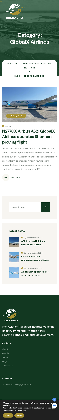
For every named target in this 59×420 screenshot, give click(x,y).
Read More (15, 177)
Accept (8, 415)
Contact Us (7, 365)
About (5, 349)
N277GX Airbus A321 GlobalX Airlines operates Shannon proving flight (28, 136)
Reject (19, 415)
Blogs (4, 361)
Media (5, 357)
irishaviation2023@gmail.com (17, 384)
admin (8, 126)
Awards (5, 353)
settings (22, 410)
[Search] (45, 207)
